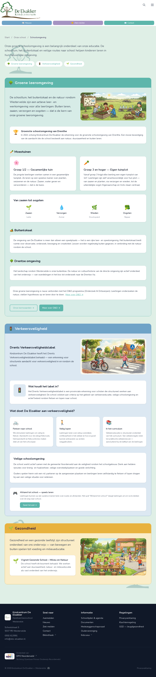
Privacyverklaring (127, 618)
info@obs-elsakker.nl (15, 639)
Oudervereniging (89, 630)
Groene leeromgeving (19, 63)
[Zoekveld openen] (144, 5)
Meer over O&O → (74, 294)
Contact (46, 630)
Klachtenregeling (127, 622)
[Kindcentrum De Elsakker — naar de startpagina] (20, 10)
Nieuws (46, 622)
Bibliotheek (49, 635)
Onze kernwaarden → (23, 307)
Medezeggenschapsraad (93, 626)
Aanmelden (48, 618)
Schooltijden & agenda (92, 618)
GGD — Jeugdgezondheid (131, 626)
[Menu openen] (152, 5)
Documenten (87, 622)
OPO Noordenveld (26, 656)
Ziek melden (49, 626)
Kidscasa (86, 635)
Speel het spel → (30, 505)
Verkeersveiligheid (49, 63)
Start (7, 37)
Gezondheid (74, 63)
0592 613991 (11, 635)
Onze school (20, 37)
